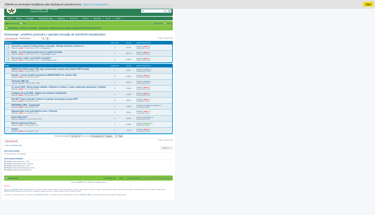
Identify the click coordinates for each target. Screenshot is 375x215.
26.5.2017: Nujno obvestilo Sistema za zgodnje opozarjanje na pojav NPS (44, 99)
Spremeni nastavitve (95, 4)
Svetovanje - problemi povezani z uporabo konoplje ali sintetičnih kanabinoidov (70, 28)
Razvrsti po (86, 136)
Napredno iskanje (169, 11)
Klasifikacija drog (45, 18)
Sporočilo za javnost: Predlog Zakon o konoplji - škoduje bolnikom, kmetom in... (48, 46)
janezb (146, 81)
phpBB (79, 182)
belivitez (147, 123)
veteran (146, 69)
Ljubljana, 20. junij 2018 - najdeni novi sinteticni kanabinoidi (38, 93)
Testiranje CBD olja (20, 81)
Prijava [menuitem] (169, 23)
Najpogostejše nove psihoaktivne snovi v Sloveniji (34, 111)
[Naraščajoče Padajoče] (111, 136)
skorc (21, 48)
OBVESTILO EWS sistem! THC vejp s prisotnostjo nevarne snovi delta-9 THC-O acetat (50, 69)
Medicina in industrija (28, 28)
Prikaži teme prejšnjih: (62, 136)
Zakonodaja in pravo (48, 54)
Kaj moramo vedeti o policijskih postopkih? (31, 58)
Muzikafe (97, 18)
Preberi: (15, 129)
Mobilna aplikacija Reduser (23, 123)
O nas (108, 18)
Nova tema (10, 38)
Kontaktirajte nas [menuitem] (110, 178)
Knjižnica (61, 18)
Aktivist (85, 18)
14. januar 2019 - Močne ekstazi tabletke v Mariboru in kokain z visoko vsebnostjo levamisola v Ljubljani (58, 87)
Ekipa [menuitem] (121, 178)
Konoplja (30, 18)
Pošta (117, 18)
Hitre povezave (13, 23)
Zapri (368, 4)
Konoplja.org (13, 28)
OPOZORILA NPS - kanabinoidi (25, 105)
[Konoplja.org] (17, 10)
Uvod (9, 18)
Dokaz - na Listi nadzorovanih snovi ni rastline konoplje (36, 52)
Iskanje (165, 11)
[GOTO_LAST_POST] (149, 46)
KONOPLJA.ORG (18, 189)
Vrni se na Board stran (14, 145)
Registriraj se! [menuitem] (158, 23)
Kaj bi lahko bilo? (19, 117)
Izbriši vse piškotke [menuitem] (134, 178)
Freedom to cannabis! (152, 105)
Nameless (22, 119)
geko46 (21, 83)
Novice (19, 18)
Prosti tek (74, 18)
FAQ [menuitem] (24, 23)
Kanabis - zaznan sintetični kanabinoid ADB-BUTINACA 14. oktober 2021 (44, 75)
